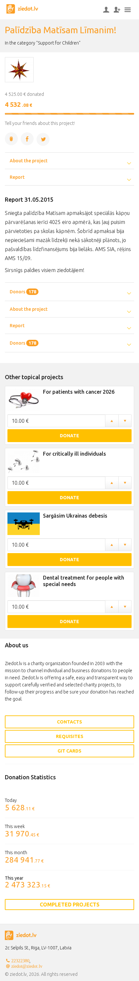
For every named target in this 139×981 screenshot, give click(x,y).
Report (17, 177)
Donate (69, 435)
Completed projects (70, 904)
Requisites (69, 736)
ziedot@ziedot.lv (26, 966)
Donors (23, 291)
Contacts (69, 721)
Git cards (69, 750)
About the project (29, 160)
